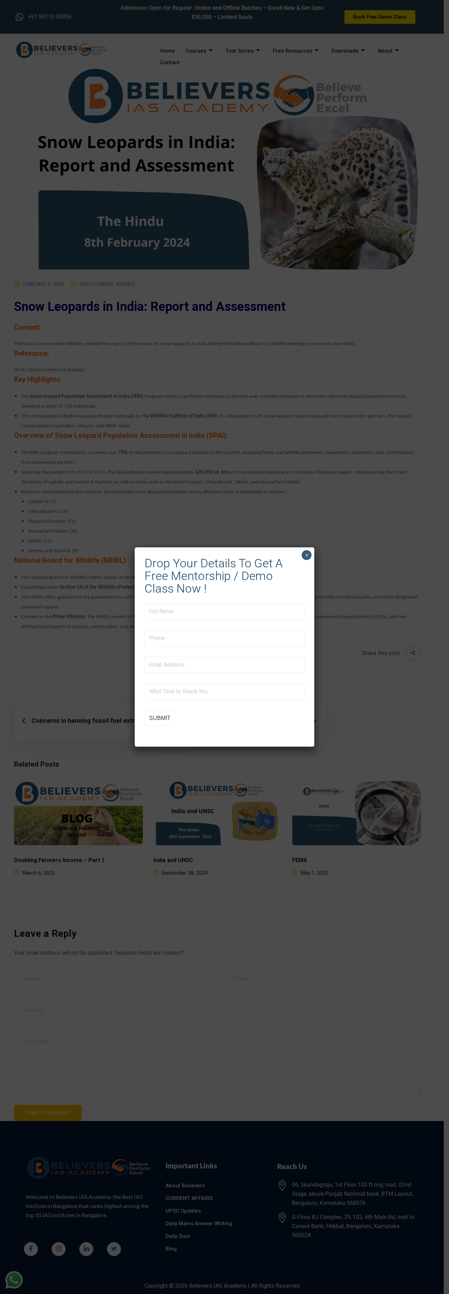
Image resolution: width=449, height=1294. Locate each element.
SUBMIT (159, 718)
